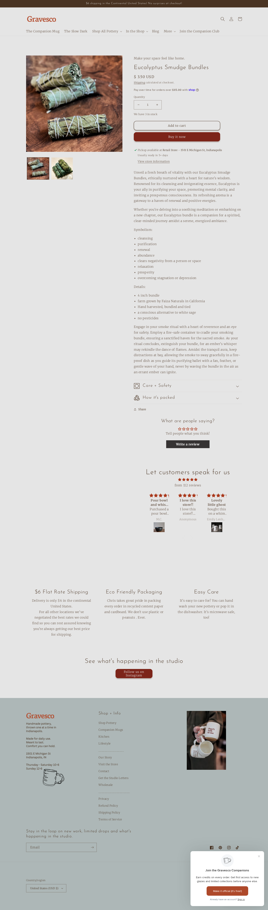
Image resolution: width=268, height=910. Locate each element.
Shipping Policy (109, 812)
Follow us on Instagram (134, 673)
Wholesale (105, 785)
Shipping (139, 82)
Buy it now (177, 137)
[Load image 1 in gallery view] (38, 168)
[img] (188, 479)
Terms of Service (110, 819)
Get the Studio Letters (113, 778)
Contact (103, 771)
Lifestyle (104, 743)
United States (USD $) (44, 888)
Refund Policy (108, 805)
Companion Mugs (110, 730)
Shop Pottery (107, 723)
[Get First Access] (92, 847)
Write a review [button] (188, 444)
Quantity (139, 97)
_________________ (111, 750)
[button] (107, 31)
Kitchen (103, 736)
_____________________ (114, 792)
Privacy (103, 799)
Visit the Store (108, 764)
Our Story (105, 757)
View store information (154, 161)
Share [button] (142, 409)
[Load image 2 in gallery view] (62, 168)
